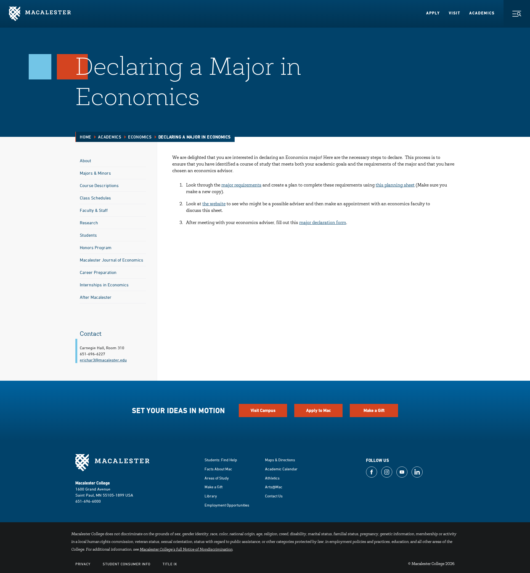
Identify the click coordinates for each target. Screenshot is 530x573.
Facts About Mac (218, 469)
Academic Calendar (281, 469)
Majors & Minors (95, 172)
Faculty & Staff (94, 210)
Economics (140, 137)
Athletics (272, 478)
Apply (433, 13)
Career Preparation (98, 272)
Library (211, 496)
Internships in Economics (104, 284)
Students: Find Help (221, 459)
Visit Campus (263, 410)
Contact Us (274, 496)
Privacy (83, 564)
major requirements (241, 185)
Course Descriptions (99, 185)
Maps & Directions (280, 459)
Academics (482, 13)
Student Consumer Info (126, 564)
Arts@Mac (273, 486)
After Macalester (96, 297)
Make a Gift (374, 410)
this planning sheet (395, 185)
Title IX (170, 564)
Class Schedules (95, 197)
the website (214, 204)
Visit (454, 13)
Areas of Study (217, 478)
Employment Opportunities (227, 505)
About (85, 160)
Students (88, 235)
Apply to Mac (318, 410)
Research (89, 222)
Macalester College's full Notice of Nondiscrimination (186, 550)
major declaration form (322, 223)
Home (85, 137)
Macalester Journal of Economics (111, 259)
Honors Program (96, 247)
